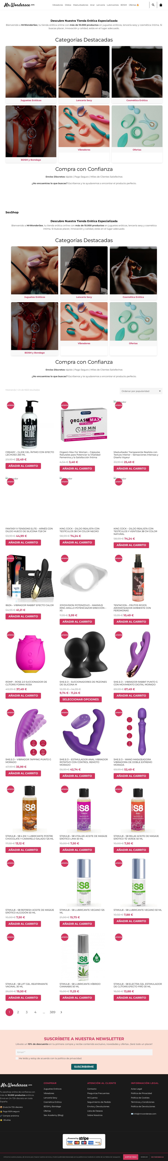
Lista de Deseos (95, 1111)
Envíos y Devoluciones (98, 1106)
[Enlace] (20, 5)
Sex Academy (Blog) (53, 1115)
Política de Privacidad (141, 1093)
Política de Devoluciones (143, 1106)
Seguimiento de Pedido (99, 1102)
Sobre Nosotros (94, 1115)
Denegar (144, 1157)
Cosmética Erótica (52, 1102)
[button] (153, 5)
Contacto (91, 1089)
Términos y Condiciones (142, 1102)
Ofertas (47, 1111)
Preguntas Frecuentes (98, 1093)
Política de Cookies (140, 1097)
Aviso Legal (136, 1089)
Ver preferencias (157, 1157)
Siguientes (61, 1012)
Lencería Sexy (50, 1097)
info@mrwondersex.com (145, 1114)
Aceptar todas (130, 1157)
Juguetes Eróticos (52, 1089)
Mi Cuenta (92, 1097)
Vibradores (49, 1093)
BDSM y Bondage (52, 1106)
